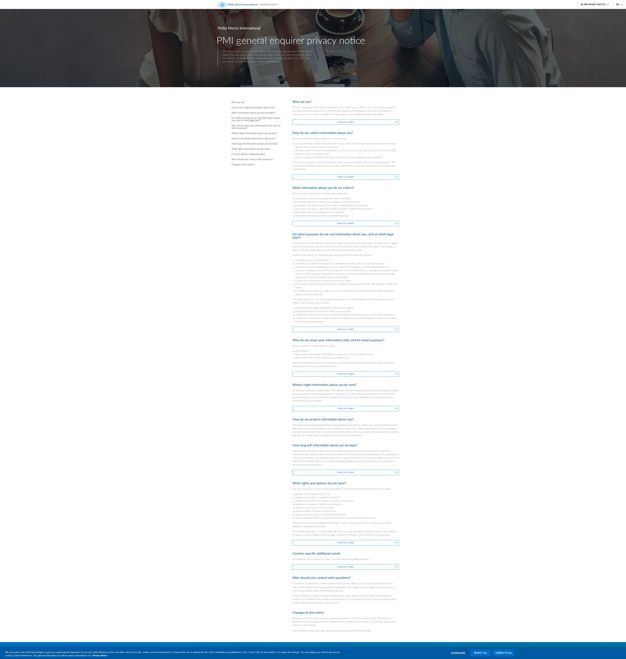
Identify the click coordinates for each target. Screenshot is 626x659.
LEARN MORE (458, 653)
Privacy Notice (99, 655)
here (357, 587)
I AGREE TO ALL (503, 653)
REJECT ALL (480, 653)
